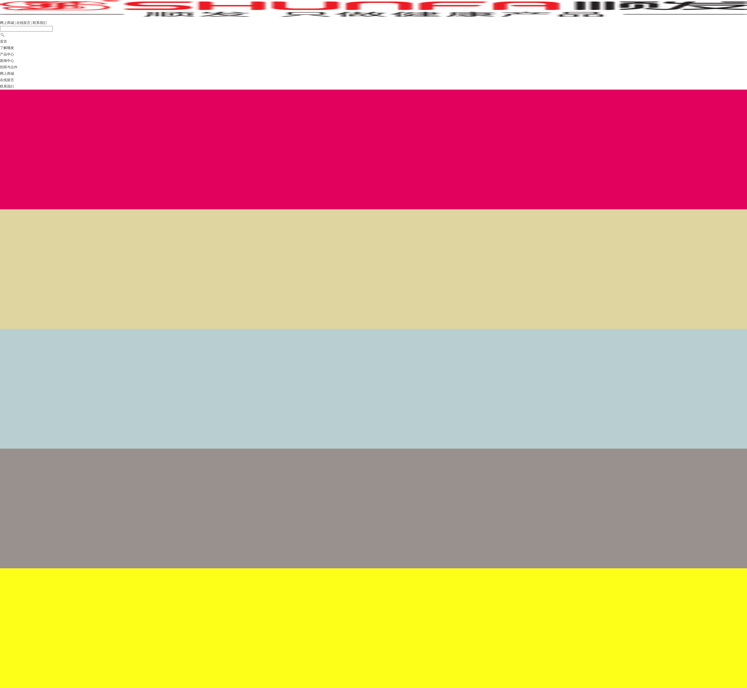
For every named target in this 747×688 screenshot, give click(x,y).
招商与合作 (9, 67)
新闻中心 (7, 61)
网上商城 (7, 23)
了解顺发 (7, 48)
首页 (3, 41)
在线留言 (23, 23)
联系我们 (40, 23)
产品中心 (7, 54)
